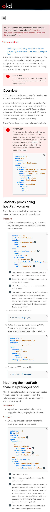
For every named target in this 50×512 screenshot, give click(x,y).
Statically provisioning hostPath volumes (26, 48)
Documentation (10, 42)
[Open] (4, 18)
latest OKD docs (14, 35)
